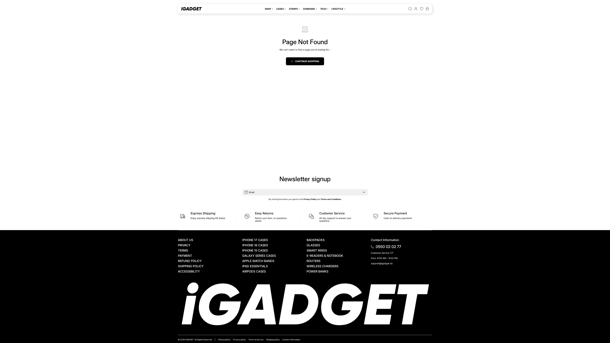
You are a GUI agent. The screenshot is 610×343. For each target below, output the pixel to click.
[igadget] (191, 8)
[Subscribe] (364, 192)
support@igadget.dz (382, 263)
